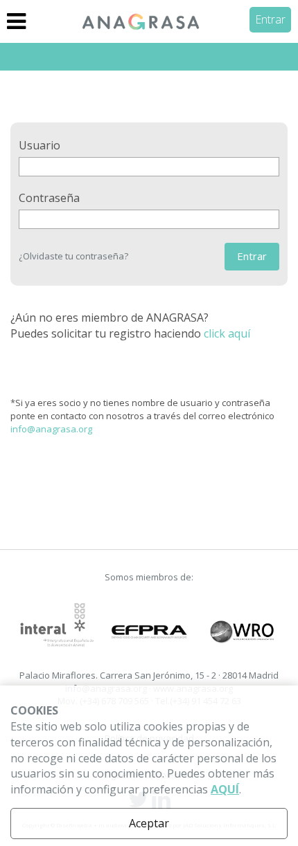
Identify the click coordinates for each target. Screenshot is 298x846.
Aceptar (149, 823)
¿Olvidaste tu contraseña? (73, 256)
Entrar (270, 19)
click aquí (227, 333)
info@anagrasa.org (51, 429)
